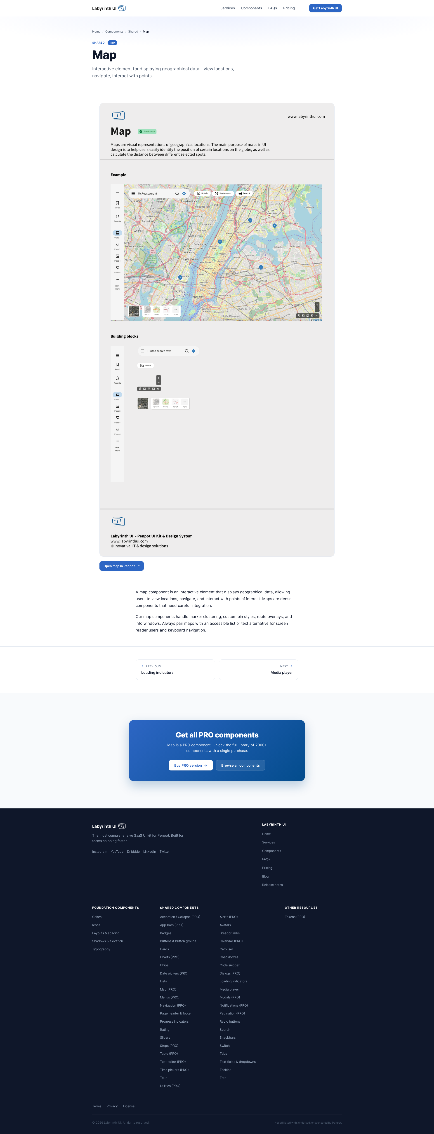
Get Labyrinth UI (325, 8)
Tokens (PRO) (295, 917)
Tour (163, 1078)
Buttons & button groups (178, 941)
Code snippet (230, 965)
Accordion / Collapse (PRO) (180, 917)
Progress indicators (174, 1021)
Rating (165, 1029)
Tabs (223, 1053)
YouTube (117, 851)
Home (96, 31)
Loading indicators (233, 981)
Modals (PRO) (230, 997)
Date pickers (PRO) (174, 973)
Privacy (112, 1106)
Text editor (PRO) (173, 1062)
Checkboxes (229, 957)
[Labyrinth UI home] (109, 8)
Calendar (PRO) (231, 941)
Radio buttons (230, 1021)
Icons (96, 925)
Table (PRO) (169, 1053)
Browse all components (240, 765)
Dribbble (133, 851)
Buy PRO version (188, 765)
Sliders (165, 1037)
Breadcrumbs (230, 933)
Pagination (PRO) (232, 1013)
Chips (164, 965)
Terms (96, 1106)
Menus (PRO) (169, 997)
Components (251, 8)
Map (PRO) (168, 989)
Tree (223, 1078)
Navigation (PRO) (173, 1005)
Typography (101, 949)
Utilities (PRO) (170, 1086)
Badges (165, 933)
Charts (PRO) (169, 957)
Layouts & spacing (106, 933)
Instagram (99, 851)
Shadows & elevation (107, 941)
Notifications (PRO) (234, 1005)
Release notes (272, 885)
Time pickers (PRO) (174, 1070)
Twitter (165, 851)
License (128, 1106)
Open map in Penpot (119, 566)
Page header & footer (176, 1013)
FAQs (272, 8)
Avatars (225, 925)
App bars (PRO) (171, 925)
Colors (96, 917)
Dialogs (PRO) (230, 973)
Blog (265, 876)
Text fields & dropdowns (238, 1062)
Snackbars (228, 1037)
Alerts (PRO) (229, 917)
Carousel (226, 949)
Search (225, 1029)
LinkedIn (149, 851)
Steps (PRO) (169, 1045)
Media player (229, 989)
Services (227, 8)
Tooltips (225, 1070)
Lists (163, 981)
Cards (164, 949)
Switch (225, 1045)
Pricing (289, 8)
